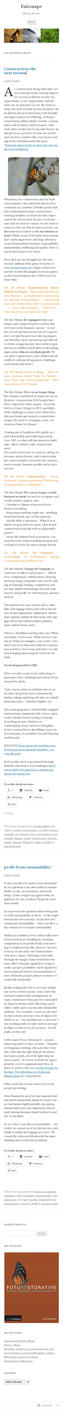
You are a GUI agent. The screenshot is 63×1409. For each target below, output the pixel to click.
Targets (17, 842)
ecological (28, 1195)
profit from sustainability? (28, 867)
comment (9, 1195)
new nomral (44, 834)
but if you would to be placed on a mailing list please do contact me (29, 769)
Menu (31, 22)
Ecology (53, 830)
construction (29, 830)
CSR (18, 1195)
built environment (45, 1191)
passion (18, 838)
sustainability (42, 826)
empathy (9, 834)
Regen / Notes (12, 1345)
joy (17, 834)
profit (27, 838)
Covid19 (43, 830)
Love (33, 834)
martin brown (12, 846)
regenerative (39, 838)
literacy (24, 834)
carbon (16, 830)
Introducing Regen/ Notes (19, 1341)
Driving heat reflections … (19, 1361)
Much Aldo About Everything (21, 1357)
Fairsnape (31, 6)
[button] (31, 1287)
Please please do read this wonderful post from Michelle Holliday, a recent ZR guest (30, 749)
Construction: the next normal (20, 71)
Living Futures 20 (21, 267)
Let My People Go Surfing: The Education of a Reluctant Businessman (31, 1072)
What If (27, 842)
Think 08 (43, 1199)
